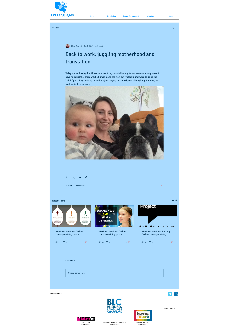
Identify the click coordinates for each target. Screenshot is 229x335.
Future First (86, 322)
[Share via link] (86, 177)
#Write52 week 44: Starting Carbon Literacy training (156, 233)
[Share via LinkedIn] (79, 177)
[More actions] (162, 46)
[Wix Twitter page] (170, 294)
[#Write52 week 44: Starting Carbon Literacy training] (157, 216)
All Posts (55, 28)
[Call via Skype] (162, 294)
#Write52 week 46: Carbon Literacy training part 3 (69, 233)
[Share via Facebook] (66, 177)
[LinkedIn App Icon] (176, 294)
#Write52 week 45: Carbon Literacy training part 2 (112, 233)
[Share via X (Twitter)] (73, 177)
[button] (173, 28)
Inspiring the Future (143, 322)
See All (174, 200)
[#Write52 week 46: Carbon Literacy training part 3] (71, 216)
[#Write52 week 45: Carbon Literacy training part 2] (114, 216)
